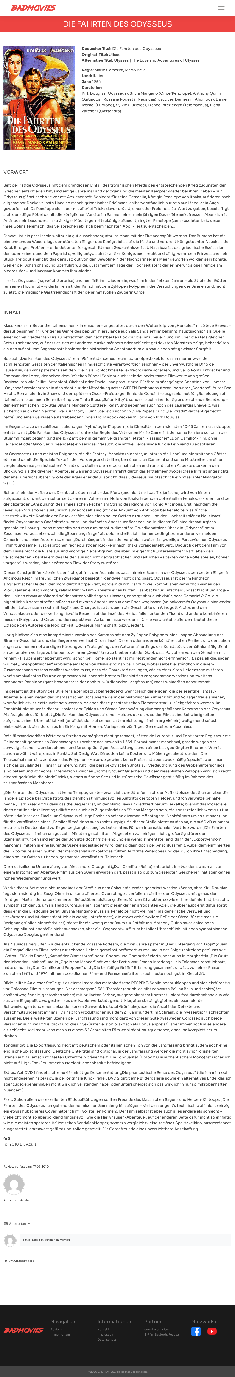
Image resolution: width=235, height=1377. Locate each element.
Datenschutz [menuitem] (107, 1339)
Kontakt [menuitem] (103, 1329)
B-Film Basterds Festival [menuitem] (162, 1334)
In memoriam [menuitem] (60, 1334)
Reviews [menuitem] (56, 1329)
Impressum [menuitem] (106, 1334)
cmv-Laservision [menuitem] (156, 1329)
